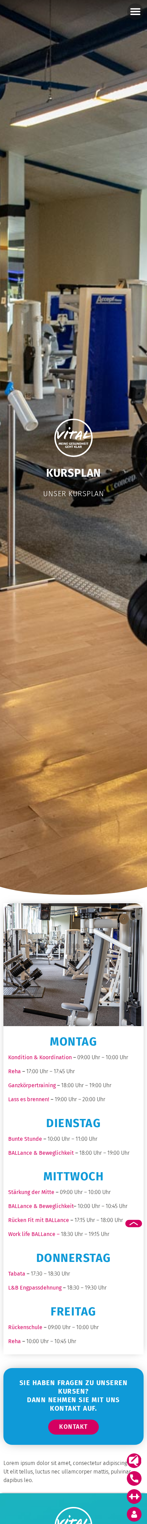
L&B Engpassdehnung (35, 1287)
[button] (135, 11)
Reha (14, 1341)
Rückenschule (25, 1327)
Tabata (16, 1273)
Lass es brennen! (28, 1099)
